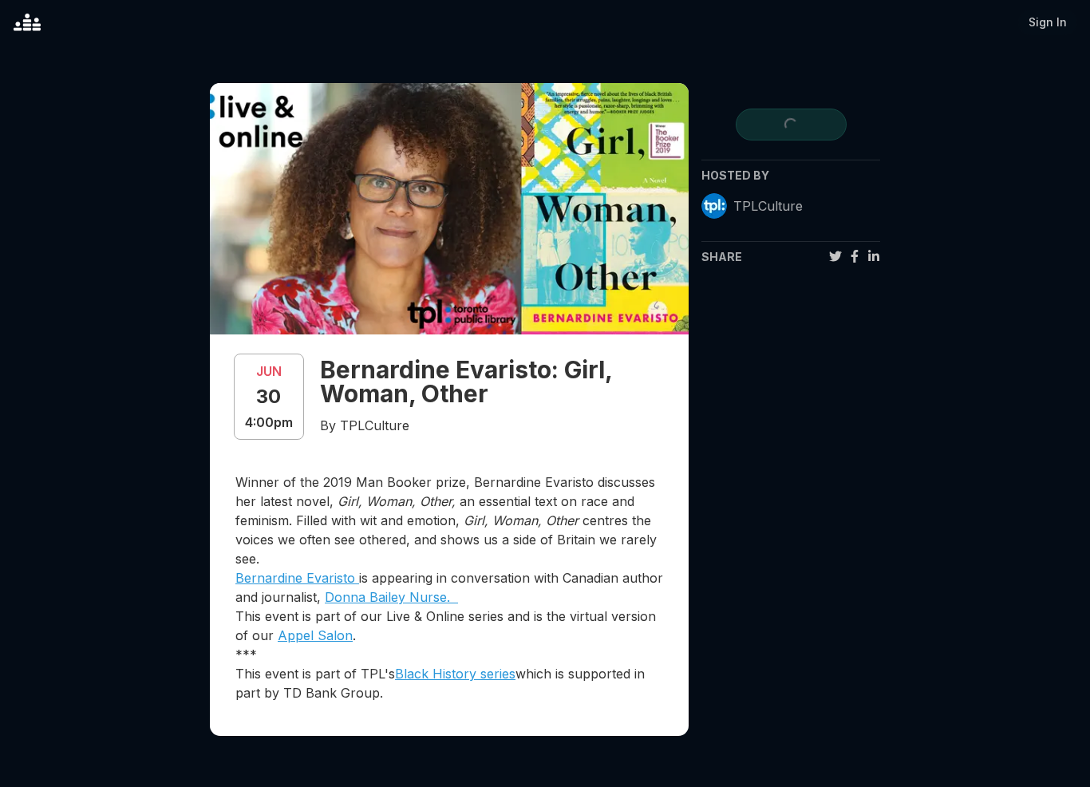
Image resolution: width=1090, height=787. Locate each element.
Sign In (1048, 22)
